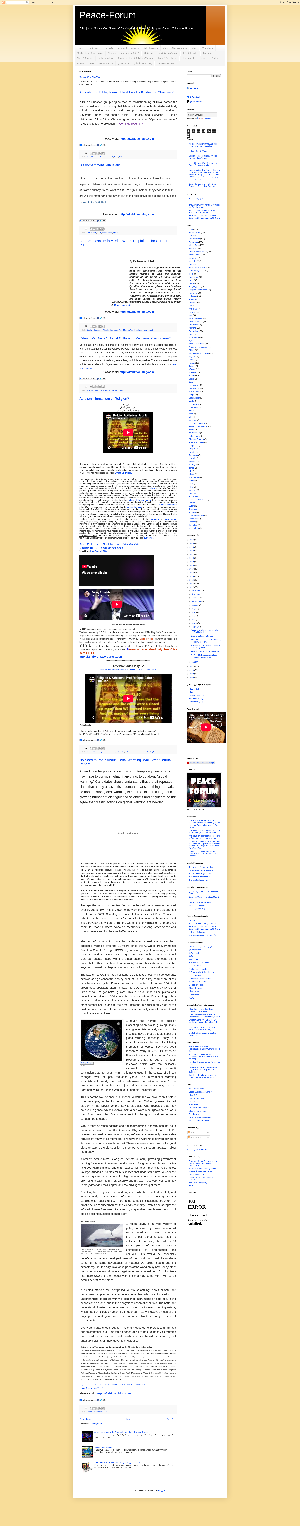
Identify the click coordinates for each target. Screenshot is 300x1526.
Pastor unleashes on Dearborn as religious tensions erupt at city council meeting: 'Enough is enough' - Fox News (205, 824)
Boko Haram (194, 436)
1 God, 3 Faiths (190, 53)
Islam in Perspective (197, 1111)
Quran (115, 233)
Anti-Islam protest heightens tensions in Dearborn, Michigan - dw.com (204, 832)
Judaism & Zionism (168, 53)
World (191, 480)
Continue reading (95, 201)
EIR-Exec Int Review (197, 1098)
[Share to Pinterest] (103, 153)
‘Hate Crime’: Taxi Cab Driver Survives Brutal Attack (201, 1010)
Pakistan (192, 236)
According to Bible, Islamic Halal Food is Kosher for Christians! (126, 92)
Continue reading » (131, 123)
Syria (191, 341)
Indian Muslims (105, 58)
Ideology (192, 420)
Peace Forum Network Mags (202, 762)
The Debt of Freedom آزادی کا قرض (203, 923)
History (192, 283)
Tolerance (193, 509)
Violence (192, 372)
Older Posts (171, 1419)
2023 (191, 547)
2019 (191, 562)
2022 (191, 551)
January (195, 662)
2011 (191, 666)
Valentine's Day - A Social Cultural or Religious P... (205, 646)
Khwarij (192, 458)
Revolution (138, 330)
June (194, 612)
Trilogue (192, 512)
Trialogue (207, 53)
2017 (191, 569)
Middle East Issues (197, 1089)
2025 (191, 543)
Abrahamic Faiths (196, 442)
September (196, 601)
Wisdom (192, 522)
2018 (191, 565)
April (194, 620)
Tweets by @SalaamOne (197, 1150)
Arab (191, 414)
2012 (191, 587)
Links (202, 58)
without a (123, 473)
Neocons (193, 461)
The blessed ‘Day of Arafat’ (200, 877)
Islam (194, 48)
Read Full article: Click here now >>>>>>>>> (109, 544)
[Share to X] (97, 153)
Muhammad (194, 385)
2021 (191, 554)
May (194, 616)
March (194, 623)
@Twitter (192, 956)
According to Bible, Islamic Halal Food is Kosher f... (204, 631)
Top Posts (108, 48)
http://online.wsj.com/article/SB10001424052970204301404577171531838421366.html (113, 1385)
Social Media (194, 391)
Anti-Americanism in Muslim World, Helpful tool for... (206, 640)
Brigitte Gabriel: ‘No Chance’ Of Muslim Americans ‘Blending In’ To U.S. (203, 1022)
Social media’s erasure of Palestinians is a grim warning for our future (204, 1049)
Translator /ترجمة (165, 63)
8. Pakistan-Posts (196, 985)
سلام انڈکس (123, 63)
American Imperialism (198, 347)
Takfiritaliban (194, 433)
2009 (191, 674)
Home (80, 48)
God (190, 417)
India (191, 274)
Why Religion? (151, 48)
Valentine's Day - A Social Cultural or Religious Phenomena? (125, 338)
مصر (145, 330)
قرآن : (191, 692)
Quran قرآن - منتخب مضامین (200, 947)
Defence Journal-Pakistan (200, 1117)
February (196, 627)
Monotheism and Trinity (199, 353)
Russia (192, 363)
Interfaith (110, 157)
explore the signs (135, 507)
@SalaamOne (196, 102)
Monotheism (171, 519)
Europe (103, 157)
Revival (192, 312)
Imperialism (194, 337)
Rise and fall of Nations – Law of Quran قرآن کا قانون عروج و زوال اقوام (204, 928)
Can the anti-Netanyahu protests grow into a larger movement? (202, 1076)
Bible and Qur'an (93, 390)
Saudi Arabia (194, 398)
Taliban (192, 366)
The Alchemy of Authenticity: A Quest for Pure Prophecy (204, 206)
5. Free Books (195, 975)
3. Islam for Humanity (198, 969)
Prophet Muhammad (197, 499)
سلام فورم (193, 997)
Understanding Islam (149, 752)
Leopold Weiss (146, 639)
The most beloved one (198, 880)
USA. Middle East (196, 515)
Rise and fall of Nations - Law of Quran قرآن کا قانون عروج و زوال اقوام (204, 217)
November (196, 594)
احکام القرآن (194, 689)
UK (190, 471)
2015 (191, 576)
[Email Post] (86, 153)
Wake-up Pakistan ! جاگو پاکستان (202, 935)
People (192, 395)
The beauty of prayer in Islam (201, 867)
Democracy (194, 277)
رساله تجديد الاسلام (143, 63)
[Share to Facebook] (100, 153)
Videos (80, 63)
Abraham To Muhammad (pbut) (123, 53)
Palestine (193, 296)
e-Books (214, 58)
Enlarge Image (86, 1063)
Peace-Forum (107, 15)
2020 (191, 558)
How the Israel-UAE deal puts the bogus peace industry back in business (203, 1069)
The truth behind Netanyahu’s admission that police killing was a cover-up (203, 1056)
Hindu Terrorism (195, 322)
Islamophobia (188, 58)
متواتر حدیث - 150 (196, 198)
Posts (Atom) (96, 1424)
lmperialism (194, 528)
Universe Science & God (175, 48)
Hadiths (192, 452)
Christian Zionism (196, 439)
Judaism (192, 490)
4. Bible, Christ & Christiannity (201, 972)
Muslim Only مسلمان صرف (90, 53)
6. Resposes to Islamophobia (201, 978)
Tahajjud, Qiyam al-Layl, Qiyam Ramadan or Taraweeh (202, 211)
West (191, 360)
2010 (191, 670)
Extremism (193, 242)
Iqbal (191, 487)
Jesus (191, 379)
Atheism (135, 48)
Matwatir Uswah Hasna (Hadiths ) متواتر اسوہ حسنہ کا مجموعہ (203, 1170)
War (190, 306)
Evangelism (194, 331)
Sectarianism (194, 388)
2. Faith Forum (195, 966)
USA (121, 157)
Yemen (192, 376)
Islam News (194, 991)
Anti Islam (193, 309)
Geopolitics (193, 449)
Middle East (118, 330)
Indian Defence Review (199, 1121)
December (196, 590)
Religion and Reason (133, 752)
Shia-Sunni (193, 407)
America (192, 299)
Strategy (192, 465)
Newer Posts (85, 1419)
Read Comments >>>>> (92, 1388)
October (195, 598)
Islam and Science (197, 344)
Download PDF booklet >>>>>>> (101, 547)
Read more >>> (123, 305)
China (191, 350)
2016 (191, 573)
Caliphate (193, 446)
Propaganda (194, 496)
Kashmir (192, 328)
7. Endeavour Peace (197, 982)
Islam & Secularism (167, 58)
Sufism (192, 506)
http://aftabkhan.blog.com (137, 138)
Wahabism (193, 519)
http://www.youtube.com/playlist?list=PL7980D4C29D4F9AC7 (128, 669)
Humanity (193, 293)
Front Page (93, 48)
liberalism (193, 525)
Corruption (98, 330)
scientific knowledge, (167, 504)
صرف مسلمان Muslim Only (200, 902)
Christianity (149, 53)
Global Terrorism (196, 988)
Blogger (161, 1491)
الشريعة (150, 330)
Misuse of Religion (197, 267)
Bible (88, 157)
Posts (192, 1132)
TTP (190, 410)
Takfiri (191, 430)
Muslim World (107, 233)
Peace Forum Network (198, 426)
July (193, 609)
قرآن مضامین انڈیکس (197, 695)
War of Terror (194, 239)
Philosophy (120, 752)
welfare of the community (139, 500)
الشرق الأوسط (194, 286)
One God (122, 48)
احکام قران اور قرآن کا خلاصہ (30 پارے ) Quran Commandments (204, 164)
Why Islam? (207, 48)
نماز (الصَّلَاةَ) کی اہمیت (198, 909)
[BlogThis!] (94, 153)
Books (191, 401)
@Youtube (193, 959)
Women (192, 369)
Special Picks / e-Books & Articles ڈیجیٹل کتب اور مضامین (117, 1462)
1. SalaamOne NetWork (199, 963)
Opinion (192, 302)
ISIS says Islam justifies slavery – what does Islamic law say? (203, 1028)
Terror (191, 468)
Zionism (192, 248)
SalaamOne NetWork (90, 77)
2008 (191, 677)
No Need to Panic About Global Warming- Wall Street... (204, 656)
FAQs (91, 63)
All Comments (196, 1137)
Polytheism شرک (196, 702)
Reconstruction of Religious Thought (135, 58)
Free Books (194, 404)
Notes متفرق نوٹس (196, 1174)
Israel (191, 280)
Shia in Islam (194, 994)
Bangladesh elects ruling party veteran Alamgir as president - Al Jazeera (202, 853)
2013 (191, 584)
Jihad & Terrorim (85, 58)
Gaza (191, 382)
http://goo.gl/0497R (99, 551)
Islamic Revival (106, 63)
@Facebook (195, 97)
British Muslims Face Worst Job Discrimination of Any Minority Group (204, 1015)
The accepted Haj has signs (200, 874)
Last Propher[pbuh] (197, 423)
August (195, 605)
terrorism (192, 258)
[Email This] (91, 153)
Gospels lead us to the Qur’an (201, 870)
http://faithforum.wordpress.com (101, 656)
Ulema (192, 474)
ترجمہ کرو (194, 88)
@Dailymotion (195, 950)
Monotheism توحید (196, 698)
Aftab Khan (193, 1101)
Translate (207, 119)
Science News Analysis (199, 1108)
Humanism (155, 519)
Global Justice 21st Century (200, 1092)
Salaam (192, 503)
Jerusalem (193, 455)
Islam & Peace (195, 1095)
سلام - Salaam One (197, 905)
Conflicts (90, 330)
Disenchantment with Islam (99, 165)
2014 (191, 580)
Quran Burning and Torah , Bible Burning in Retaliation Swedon (202, 185)
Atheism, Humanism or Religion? (104, 399)
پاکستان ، (192, 920)
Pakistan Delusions (197, 932)
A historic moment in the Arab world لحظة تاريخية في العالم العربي (121, 1432)
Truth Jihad (193, 1105)
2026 (191, 540)
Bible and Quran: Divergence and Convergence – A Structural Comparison (203, 1163)
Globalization (91, 233)
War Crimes (194, 477)
